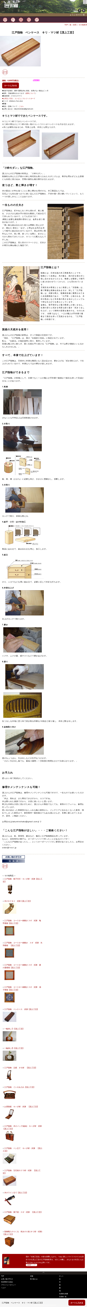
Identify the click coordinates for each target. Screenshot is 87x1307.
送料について (30, 93)
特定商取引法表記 (7, 1282)
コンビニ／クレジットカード (25, 98)
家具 (75, 24)
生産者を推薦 (63, 1294)
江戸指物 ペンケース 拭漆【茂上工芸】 (21, 1009)
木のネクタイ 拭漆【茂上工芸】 (17, 901)
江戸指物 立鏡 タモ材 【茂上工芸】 (20, 1067)
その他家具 (83, 24)
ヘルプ (3, 1288)
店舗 (31, 1276)
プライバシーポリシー (8, 1285)
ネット (61, 1276)
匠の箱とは (33, 1279)
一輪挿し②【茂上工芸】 (14, 1048)
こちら (21, 106)
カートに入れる (10, 85)
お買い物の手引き (7, 1279)
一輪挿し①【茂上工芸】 (14, 1028)
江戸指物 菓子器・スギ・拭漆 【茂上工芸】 (23, 1212)
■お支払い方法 (7, 98)
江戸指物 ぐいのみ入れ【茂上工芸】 (19, 1087)
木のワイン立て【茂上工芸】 (16, 1192)
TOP (66, 24)
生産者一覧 (62, 1296)
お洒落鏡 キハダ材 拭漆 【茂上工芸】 (21, 1106)
